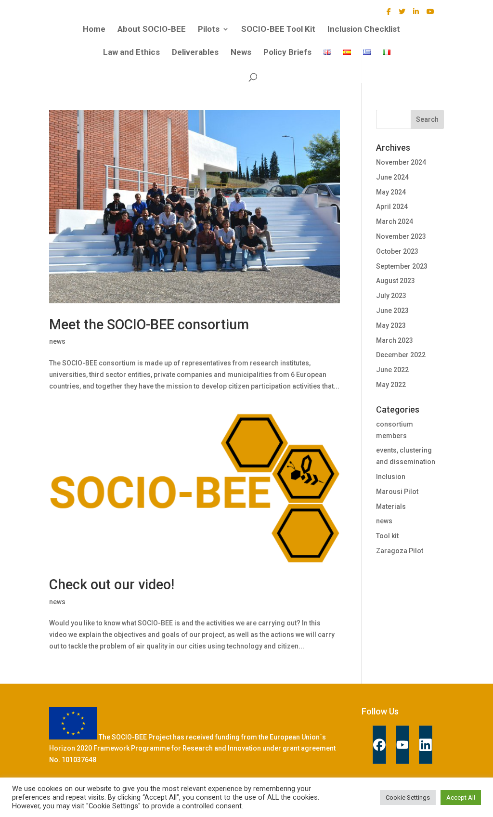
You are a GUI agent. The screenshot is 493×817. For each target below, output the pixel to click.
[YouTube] (430, 14)
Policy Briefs (287, 53)
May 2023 (391, 325)
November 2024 (401, 162)
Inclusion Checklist (363, 30)
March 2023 (394, 340)
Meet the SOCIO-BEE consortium (149, 324)
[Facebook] (389, 14)
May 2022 (391, 385)
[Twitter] (402, 14)
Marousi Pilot (397, 491)
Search (427, 119)
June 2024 (392, 177)
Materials (391, 506)
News (241, 53)
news (57, 341)
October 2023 (397, 251)
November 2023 (401, 236)
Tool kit (387, 536)
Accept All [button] (460, 797)
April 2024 (392, 206)
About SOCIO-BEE (151, 30)
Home (94, 30)
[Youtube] (402, 745)
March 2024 (394, 221)
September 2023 (402, 266)
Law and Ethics (131, 53)
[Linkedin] (425, 745)
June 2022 (392, 370)
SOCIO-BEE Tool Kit (278, 30)
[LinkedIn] (416, 14)
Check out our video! (111, 584)
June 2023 (392, 310)
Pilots (209, 30)
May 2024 (391, 192)
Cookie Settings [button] (408, 797)
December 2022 (401, 355)
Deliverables (195, 53)
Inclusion (390, 476)
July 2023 (391, 295)
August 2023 (395, 281)
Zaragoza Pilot (399, 551)
